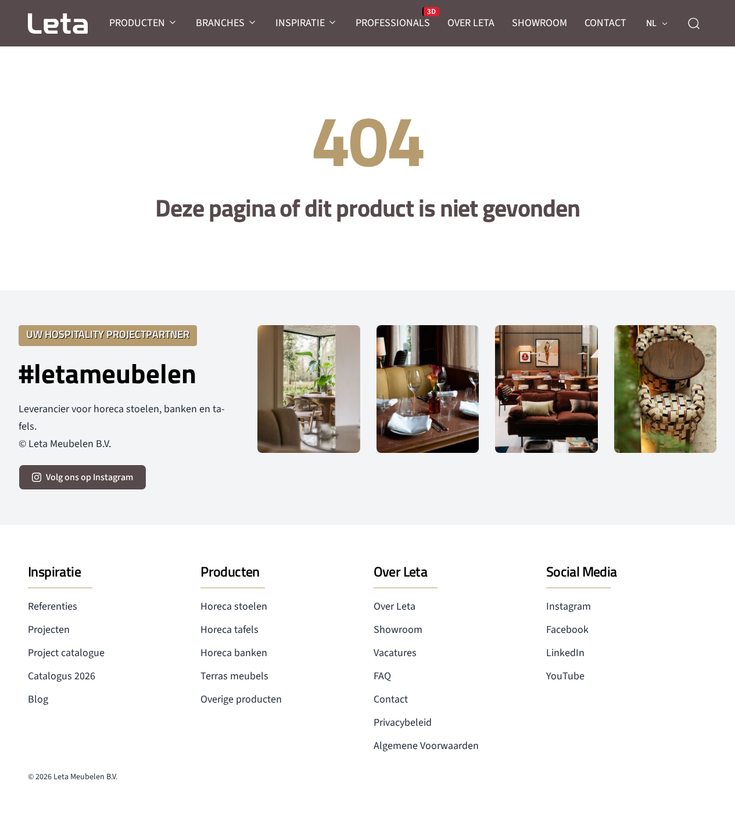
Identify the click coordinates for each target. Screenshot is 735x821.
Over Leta (394, 606)
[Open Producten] (173, 23)
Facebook (567, 629)
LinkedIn (565, 653)
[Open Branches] (253, 23)
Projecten (49, 629)
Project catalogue (66, 653)
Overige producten (241, 699)
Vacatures (395, 653)
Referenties (52, 606)
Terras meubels (234, 676)
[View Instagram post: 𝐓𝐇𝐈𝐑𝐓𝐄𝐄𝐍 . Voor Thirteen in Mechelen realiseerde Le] (665, 389)
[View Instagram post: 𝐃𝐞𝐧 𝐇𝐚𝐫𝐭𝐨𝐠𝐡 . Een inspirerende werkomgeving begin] (546, 389)
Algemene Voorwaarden (426, 746)
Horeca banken (233, 653)
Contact (391, 699)
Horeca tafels (229, 629)
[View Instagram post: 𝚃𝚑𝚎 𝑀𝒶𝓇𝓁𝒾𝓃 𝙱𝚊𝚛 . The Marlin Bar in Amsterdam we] (428, 389)
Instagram (568, 606)
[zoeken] (694, 23)
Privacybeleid (403, 722)
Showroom (398, 629)
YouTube (565, 676)
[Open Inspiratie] (333, 23)
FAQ (382, 676)
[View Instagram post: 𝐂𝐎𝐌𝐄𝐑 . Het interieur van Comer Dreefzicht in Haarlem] (308, 389)
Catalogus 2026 (61, 676)
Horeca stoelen (233, 606)
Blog (38, 699)
